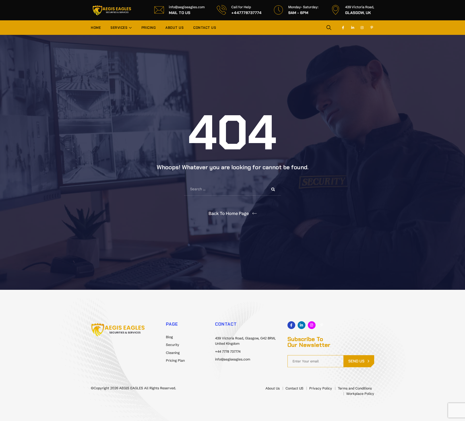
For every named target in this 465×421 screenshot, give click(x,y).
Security (172, 345)
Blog (169, 337)
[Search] (329, 27)
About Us (174, 27)
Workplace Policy (360, 393)
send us (356, 361)
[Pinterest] (371, 27)
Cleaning (173, 353)
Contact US (204, 27)
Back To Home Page (229, 213)
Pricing (148, 27)
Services (118, 27)
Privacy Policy (320, 388)
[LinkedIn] (352, 27)
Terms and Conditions (355, 388)
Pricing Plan (175, 360)
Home (96, 27)
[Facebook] (343, 27)
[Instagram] (362, 27)
